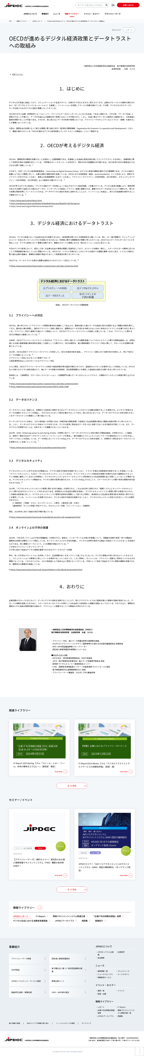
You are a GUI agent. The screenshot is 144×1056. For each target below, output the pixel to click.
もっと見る (72, 785)
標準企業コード (58, 981)
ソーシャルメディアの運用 (65, 1023)
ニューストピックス (105, 974)
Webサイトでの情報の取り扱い (38, 1023)
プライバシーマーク (112, 13)
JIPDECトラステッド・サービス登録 (26, 981)
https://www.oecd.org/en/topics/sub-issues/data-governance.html (38, 447)
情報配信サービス (104, 977)
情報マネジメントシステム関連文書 (69, 916)
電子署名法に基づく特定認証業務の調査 (67, 970)
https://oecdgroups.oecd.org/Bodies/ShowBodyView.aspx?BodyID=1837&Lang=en (45, 203)
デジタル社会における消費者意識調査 (30, 920)
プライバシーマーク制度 (21, 958)
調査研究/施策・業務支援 (21, 992)
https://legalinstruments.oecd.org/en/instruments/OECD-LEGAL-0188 (39, 386)
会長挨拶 (121, 952)
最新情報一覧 (103, 971)
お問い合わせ (128, 5)
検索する (107, 5)
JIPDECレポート (20, 916)
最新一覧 (101, 990)
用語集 (85, 920)
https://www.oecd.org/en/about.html (26, 200)
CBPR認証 (15, 969)
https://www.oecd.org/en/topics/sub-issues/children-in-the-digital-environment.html (46, 569)
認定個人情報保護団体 (61, 958)
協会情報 (101, 958)
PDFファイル (17, 74)
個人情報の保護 (14, 1023)
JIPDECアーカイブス (64, 920)
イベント (121, 990)
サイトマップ (86, 1023)
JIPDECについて (30, 13)
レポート (101, 1007)
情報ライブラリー (72, 13)
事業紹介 (45, 13)
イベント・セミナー (92, 13)
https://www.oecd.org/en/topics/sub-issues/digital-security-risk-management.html (45, 517)
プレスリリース (123, 971)
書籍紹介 (99, 920)
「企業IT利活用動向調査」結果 (107, 916)
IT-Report (40, 916)
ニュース (56, 13)
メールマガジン (123, 974)
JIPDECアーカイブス (106, 1016)
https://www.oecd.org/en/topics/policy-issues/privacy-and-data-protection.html (44, 266)
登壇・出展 (102, 994)
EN (113, 5)
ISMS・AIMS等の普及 (60, 992)
